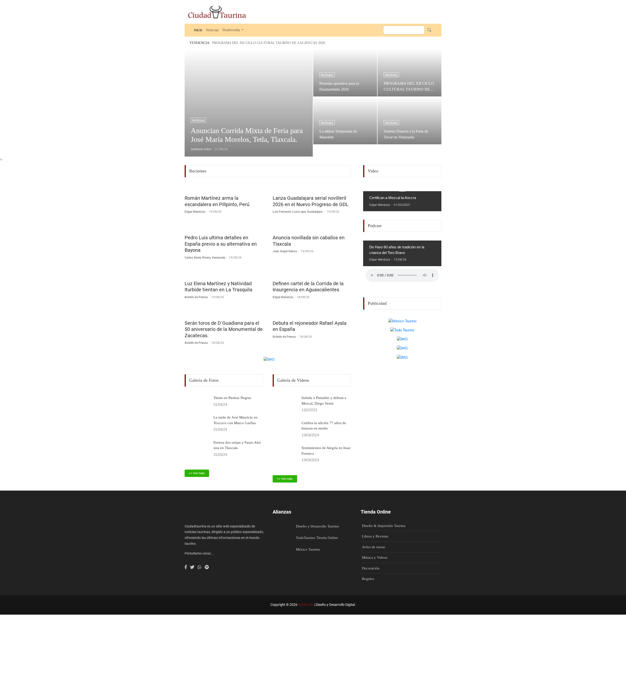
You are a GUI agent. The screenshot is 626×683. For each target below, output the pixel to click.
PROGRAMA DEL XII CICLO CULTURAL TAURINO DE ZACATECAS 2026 (409, 86)
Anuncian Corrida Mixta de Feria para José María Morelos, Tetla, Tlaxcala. (247, 134)
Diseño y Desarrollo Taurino (317, 526)
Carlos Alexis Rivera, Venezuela (205, 257)
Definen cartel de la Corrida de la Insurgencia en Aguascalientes (308, 287)
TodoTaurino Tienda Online (317, 538)
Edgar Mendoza (195, 211)
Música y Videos (374, 557)
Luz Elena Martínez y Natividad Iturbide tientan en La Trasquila (218, 287)
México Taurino (308, 549)
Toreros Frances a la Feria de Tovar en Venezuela (406, 134)
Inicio (198, 30)
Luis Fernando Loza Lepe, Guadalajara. (298, 211)
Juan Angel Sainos (285, 251)
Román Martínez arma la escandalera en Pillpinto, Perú (217, 201)
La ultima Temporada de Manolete (338, 134)
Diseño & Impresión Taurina (383, 526)
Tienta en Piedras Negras (232, 398)
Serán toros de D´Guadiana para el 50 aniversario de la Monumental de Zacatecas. (224, 329)
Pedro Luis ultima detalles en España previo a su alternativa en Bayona (221, 244)
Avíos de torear (373, 547)
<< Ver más (197, 473)
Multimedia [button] (232, 30)
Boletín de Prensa (196, 297)
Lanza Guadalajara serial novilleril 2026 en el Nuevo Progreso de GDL (310, 201)
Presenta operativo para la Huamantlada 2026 (339, 86)
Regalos (368, 579)
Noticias (212, 30)
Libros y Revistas (375, 536)
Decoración (371, 568)
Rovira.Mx (305, 605)
